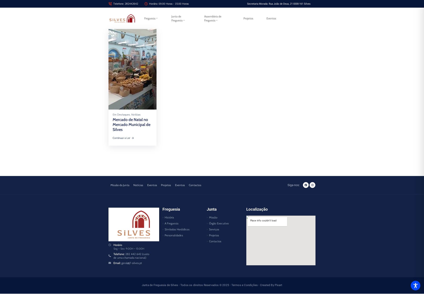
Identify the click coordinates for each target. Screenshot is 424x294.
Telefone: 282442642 (125, 3)
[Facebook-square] (306, 185)
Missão (213, 217)
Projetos (248, 18)
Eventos (271, 18)
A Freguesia (171, 223)
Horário (117, 245)
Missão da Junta (119, 185)
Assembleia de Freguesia (212, 18)
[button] (279, 4)
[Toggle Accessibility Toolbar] (415, 285)
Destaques (123, 115)
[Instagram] (312, 185)
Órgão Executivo (219, 223)
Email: (127, 263)
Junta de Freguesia (177, 18)
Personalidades (174, 235)
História (169, 217)
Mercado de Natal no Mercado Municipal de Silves (131, 124)
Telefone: (131, 255)
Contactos (195, 185)
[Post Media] (132, 69)
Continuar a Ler (121, 138)
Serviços (214, 229)
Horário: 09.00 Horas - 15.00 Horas (169, 3)
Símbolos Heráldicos (177, 229)
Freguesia (149, 18)
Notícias (136, 115)
